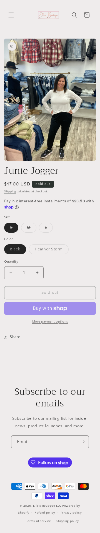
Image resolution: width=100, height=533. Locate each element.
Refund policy (44, 512)
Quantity (11, 261)
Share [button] (15, 337)
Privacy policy (71, 512)
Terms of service (38, 521)
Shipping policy (67, 521)
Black (18, 250)
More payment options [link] (50, 321)
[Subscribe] (82, 441)
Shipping (10, 191)
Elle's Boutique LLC (47, 505)
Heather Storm (52, 250)
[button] (11, 15)
